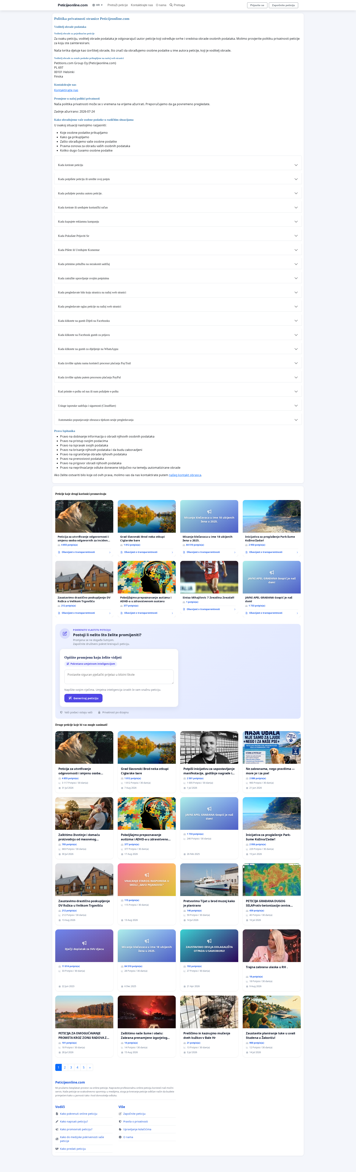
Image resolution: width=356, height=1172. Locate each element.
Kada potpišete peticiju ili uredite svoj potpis (84, 179)
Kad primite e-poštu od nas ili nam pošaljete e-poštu (88, 391)
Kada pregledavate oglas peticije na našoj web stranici (89, 306)
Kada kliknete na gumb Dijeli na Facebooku (84, 320)
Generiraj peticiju (85, 698)
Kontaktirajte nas (142, 5)
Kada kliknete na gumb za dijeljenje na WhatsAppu (88, 349)
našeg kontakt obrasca (185, 475)
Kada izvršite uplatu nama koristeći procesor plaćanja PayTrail (94, 363)
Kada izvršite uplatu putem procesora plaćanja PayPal (89, 377)
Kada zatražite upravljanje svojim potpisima (83, 278)
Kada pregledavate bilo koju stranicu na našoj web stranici (92, 292)
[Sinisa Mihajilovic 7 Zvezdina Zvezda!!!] (209, 587)
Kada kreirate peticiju (70, 165)
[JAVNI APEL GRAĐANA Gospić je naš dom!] (272, 589)
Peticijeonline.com (73, 5)
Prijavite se (257, 5)
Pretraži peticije (118, 5)
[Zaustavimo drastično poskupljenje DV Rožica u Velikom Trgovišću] (84, 589)
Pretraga (179, 5)
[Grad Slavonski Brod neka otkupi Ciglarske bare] (147, 528)
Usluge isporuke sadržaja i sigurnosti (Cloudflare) (87, 405)
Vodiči (60, 1106)
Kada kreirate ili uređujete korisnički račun (83, 207)
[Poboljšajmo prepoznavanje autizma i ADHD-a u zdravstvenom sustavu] (147, 589)
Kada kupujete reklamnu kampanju (78, 221)
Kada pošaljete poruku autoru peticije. (80, 193)
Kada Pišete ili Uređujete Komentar (79, 250)
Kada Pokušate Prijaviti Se (73, 235)
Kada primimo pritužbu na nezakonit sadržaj (84, 264)
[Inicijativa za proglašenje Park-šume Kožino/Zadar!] (272, 528)
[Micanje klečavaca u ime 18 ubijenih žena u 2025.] (209, 528)
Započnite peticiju (283, 5)
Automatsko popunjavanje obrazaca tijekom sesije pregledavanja (96, 419)
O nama (161, 5)
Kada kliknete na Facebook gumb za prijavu (84, 334)
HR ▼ (99, 5)
